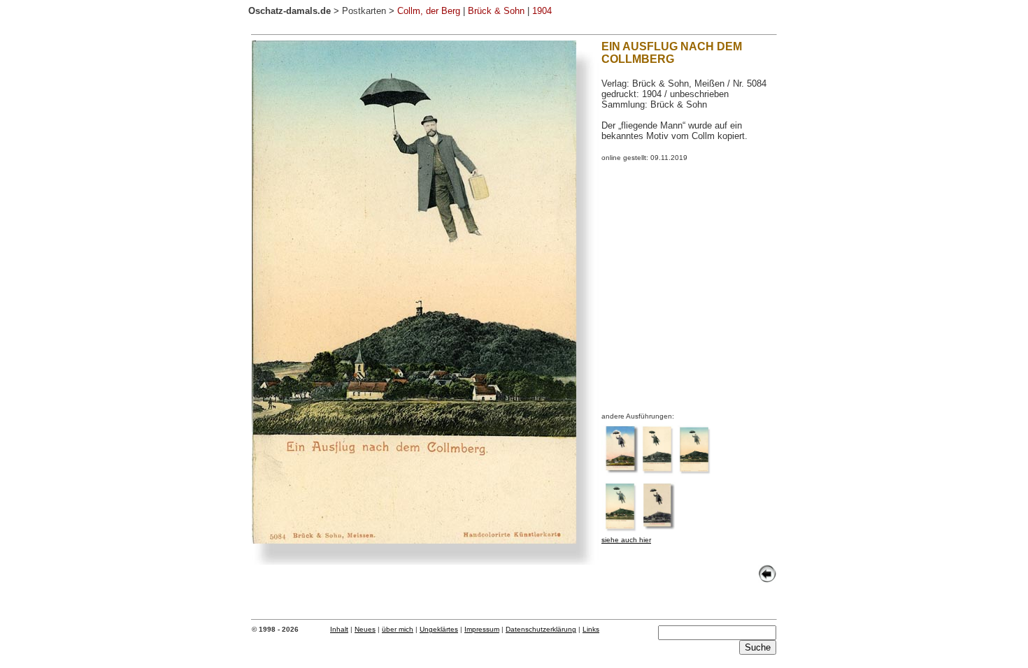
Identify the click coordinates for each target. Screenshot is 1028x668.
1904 (542, 11)
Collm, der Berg (428, 11)
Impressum (481, 629)
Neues (365, 629)
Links (591, 629)
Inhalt (339, 629)
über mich (397, 629)
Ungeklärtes (439, 629)
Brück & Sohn (496, 11)
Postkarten (364, 11)
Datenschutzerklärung (541, 629)
